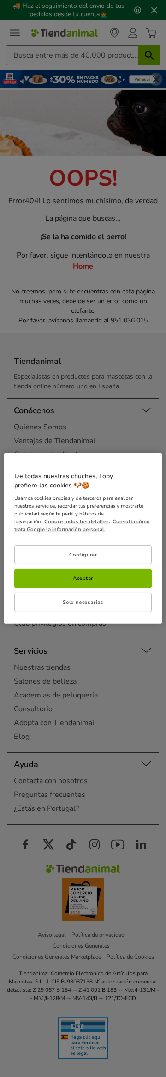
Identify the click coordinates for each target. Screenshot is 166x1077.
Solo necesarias (83, 602)
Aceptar (83, 578)
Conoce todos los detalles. (77, 521)
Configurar (83, 554)
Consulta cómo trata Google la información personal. (82, 525)
